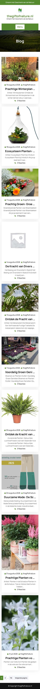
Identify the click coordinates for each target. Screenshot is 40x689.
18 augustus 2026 (13, 147)
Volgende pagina (21, 678)
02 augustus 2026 (13, 493)
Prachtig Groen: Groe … (20, 204)
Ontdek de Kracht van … (20, 434)
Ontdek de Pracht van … (20, 319)
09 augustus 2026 (13, 430)
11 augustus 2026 (13, 368)
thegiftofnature (29, 85)
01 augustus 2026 (13, 573)
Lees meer (19, 69)
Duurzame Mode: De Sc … (20, 497)
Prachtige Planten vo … (20, 578)
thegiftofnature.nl (20, 16)
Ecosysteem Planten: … (20, 151)
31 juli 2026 (13, 654)
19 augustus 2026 (13, 85)
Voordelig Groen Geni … (20, 372)
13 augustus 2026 (13, 315)
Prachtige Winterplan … (20, 89)
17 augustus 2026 (13, 200)
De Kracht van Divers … (20, 266)
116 (11, 678)
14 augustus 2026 (13, 262)
